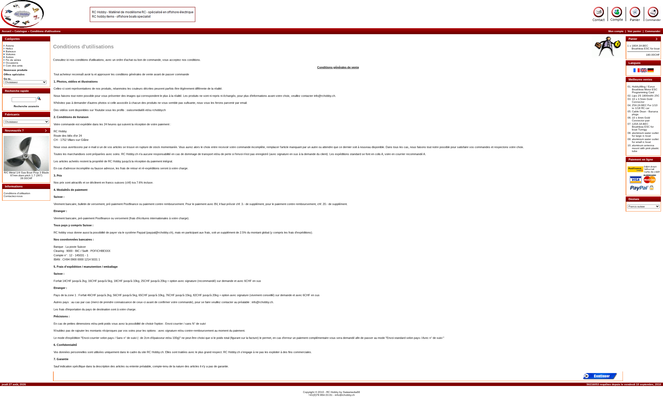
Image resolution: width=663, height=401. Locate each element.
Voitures (10, 54)
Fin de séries (13, 60)
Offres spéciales (14, 74)
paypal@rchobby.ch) (160, 232)
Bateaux (11, 51)
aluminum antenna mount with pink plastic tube (645, 148)
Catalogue (21, 31)
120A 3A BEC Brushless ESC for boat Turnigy (643, 126)
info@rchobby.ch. (325, 95)
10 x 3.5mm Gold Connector (642, 100)
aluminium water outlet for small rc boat (645, 140)
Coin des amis (14, 65)
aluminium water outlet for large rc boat (645, 134)
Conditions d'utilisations (45, 31)
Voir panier (634, 31)
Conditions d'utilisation (17, 193)
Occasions (12, 62)
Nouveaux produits (15, 70)
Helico (9, 48)
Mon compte (616, 31)
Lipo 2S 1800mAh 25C (645, 95)
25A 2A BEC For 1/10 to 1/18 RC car (645, 107)
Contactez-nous (13, 196)
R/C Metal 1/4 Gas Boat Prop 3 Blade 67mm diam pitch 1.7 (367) (26, 174)
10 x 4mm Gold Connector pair (641, 119)
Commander (652, 31)
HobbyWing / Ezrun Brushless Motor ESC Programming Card (644, 89)
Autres (9, 57)
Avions (10, 45)
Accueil (6, 31)
